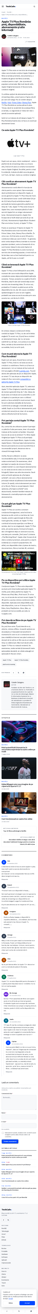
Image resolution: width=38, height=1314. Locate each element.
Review (4, 1248)
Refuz (11, 1303)
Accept (27, 1303)
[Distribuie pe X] (18, 673)
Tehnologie (5, 1231)
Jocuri (4, 1234)
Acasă (3, 12)
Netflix (4, 102)
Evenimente (5, 1280)
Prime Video (16, 102)
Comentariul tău (7, 1093)
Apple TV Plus (7, 660)
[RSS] (8, 1220)
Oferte (4, 1274)
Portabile (4, 1251)
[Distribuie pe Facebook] (13, 673)
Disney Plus (26, 102)
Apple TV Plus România (21, 660)
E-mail (4, 1121)
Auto (3, 1286)
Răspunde (5, 879)
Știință (4, 1240)
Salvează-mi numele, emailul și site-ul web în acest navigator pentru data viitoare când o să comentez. (20, 1134)
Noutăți (9, 12)
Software (5, 1257)
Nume (4, 1113)
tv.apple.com (24, 371)
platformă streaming (9, 664)
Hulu (9, 102)
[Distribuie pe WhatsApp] (23, 673)
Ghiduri (4, 1277)
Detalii (11, 1298)
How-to (4, 1271)
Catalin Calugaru (13, 36)
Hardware (5, 1254)
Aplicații (4, 1260)
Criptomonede (6, 1263)
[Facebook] (3, 1220)
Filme (3, 1237)
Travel (4, 1283)
